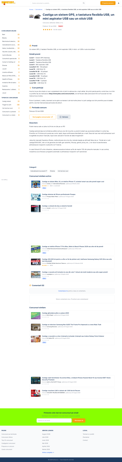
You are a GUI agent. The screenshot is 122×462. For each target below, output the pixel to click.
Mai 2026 (45, 443)
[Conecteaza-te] (118, 3)
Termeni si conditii (88, 434)
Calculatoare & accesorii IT (39, 9)
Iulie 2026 (45, 437)
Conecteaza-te (63, 291)
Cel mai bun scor (63, 171)
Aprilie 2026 (46, 446)
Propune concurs (108, 3)
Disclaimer (86, 437)
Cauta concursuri (7, 449)
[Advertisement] (11, 18)
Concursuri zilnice (7, 437)
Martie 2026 (46, 449)
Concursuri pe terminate (9, 434)
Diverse (52, 171)
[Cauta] (84, 3)
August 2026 (46, 434)
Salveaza (65, 117)
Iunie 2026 (45, 440)
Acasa (31, 9)
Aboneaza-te (79, 420)
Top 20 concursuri (7, 440)
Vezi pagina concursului (41, 117)
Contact (85, 440)
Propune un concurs (8, 446)
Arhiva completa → (48, 452)
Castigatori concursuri (8, 443)
